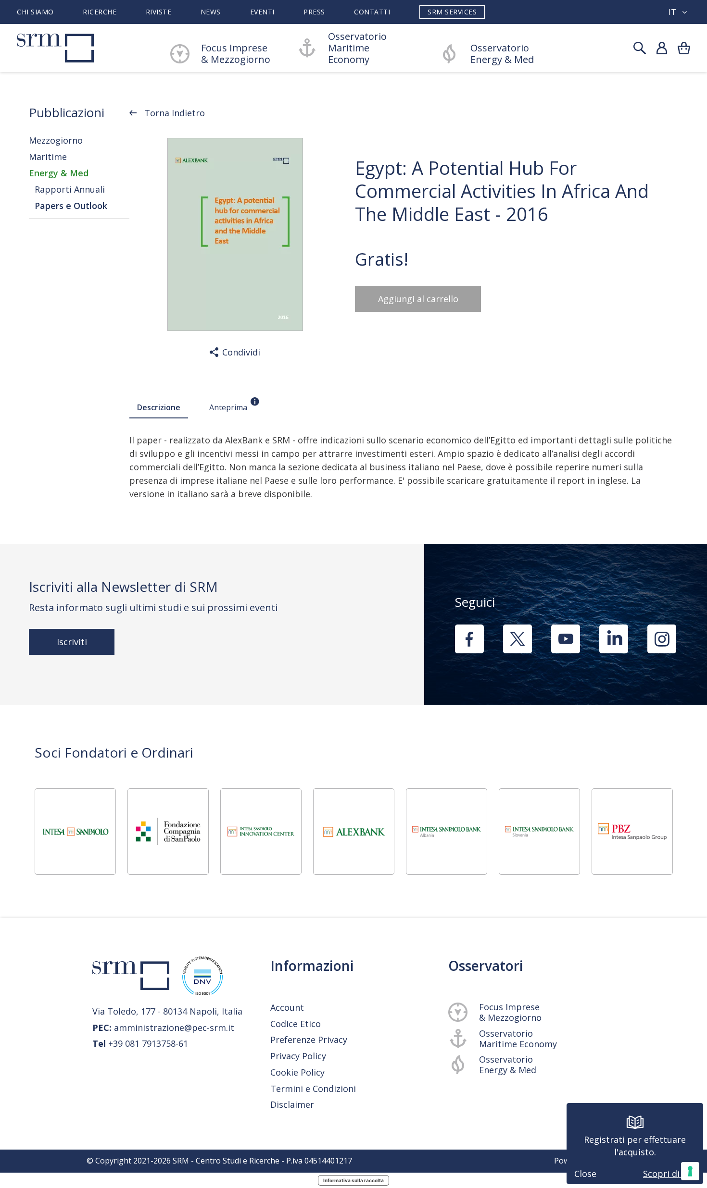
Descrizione (158, 407)
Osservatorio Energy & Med (502, 53)
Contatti (372, 12)
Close (585, 1173)
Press (314, 12)
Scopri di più (669, 1173)
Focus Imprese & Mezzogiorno (510, 1012)
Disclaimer (292, 1104)
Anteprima (228, 407)
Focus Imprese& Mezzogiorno (235, 53)
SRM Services (452, 11)
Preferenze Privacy (308, 1039)
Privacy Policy (298, 1056)
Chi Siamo (35, 12)
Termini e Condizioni (313, 1088)
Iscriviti (72, 642)
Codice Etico (295, 1023)
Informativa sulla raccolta (353, 1180)
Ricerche (99, 12)
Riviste (159, 12)
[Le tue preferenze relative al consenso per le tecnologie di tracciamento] (690, 1171)
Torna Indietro (174, 113)
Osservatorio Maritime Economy (357, 48)
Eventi (262, 12)
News (211, 12)
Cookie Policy (297, 1072)
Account (287, 1007)
